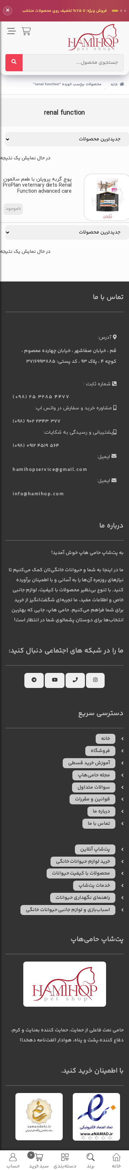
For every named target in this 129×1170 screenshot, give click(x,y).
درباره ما (101, 811)
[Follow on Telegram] (34, 680)
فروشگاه (100, 751)
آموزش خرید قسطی (89, 763)
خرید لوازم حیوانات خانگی (83, 862)
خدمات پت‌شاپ (94, 886)
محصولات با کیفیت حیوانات (81, 873)
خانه (114, 85)
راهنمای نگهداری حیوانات (83, 898)
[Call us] (75, 680)
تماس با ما (99, 824)
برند (91, 1166)
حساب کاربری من (13, 1166)
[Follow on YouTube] (55, 680)
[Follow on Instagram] (95, 680)
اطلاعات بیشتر (13, 209)
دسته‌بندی (64, 1166)
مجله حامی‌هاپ (94, 775)
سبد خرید (39, 1161)
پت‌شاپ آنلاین (95, 849)
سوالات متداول (93, 787)
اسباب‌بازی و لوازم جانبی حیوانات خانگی (68, 910)
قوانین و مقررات (92, 799)
